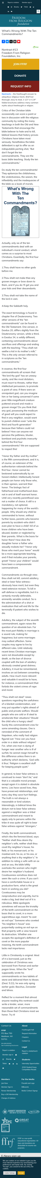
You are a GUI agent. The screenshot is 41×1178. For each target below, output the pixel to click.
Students (26, 1060)
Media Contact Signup (30, 1091)
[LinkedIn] (8, 11)
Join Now (4, 1083)
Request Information (29, 1033)
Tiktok (26, 7)
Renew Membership (8, 1091)
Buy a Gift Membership (9, 1094)
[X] (21, 7)
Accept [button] (21, 1173)
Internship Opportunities (30, 1064)
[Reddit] (33, 7)
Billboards (25, 1087)
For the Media (28, 1079)
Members (5, 1079)
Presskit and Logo (28, 1083)
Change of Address (8, 1098)
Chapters (25, 1037)
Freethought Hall (28, 1030)
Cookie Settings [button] (10, 1173)
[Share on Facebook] (3, 41)
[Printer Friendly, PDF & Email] (35, 47)
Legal (24, 1047)
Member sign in (27, 2)
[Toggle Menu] (3, 2)
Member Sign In (7, 1087)
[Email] (11, 11)
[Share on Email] (15, 41)
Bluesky (16, 7)
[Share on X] (11, 41)
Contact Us (6, 1026)
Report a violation (13, 2)
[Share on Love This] (18, 41)
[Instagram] (11, 7)
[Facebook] (8, 7)
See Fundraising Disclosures (9, 1045)
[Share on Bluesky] (7, 41)
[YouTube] (30, 7)
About (24, 1026)
